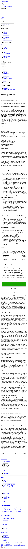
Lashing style (6, 494)
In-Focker (5, 463)
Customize (13, 288)
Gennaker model (7, 500)
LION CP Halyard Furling (9, 483)
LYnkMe (5, 520)
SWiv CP (5, 480)
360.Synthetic (6, 465)
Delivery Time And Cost (9, 89)
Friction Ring (6, 466)
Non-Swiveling (6, 461)
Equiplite (8, 544)
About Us (5, 535)
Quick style (6, 493)
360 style (5, 496)
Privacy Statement (4, 545)
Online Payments (7, 91)
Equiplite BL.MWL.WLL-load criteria (12, 511)
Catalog (5, 38)
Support (5, 33)
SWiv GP (5, 481)
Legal (24, 545)
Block (2, 491)
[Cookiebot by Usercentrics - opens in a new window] (20, 256)
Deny (14, 292)
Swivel (2, 477)
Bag (4, 4)
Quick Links (4, 532)
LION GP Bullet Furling (9, 484)
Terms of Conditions (12, 545)
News (4, 31)
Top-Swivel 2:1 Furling (8, 486)
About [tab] (23, 259)
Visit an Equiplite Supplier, (13, 542)
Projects (5, 32)
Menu (2, 44)
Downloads (6, 37)
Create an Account (7, 6)
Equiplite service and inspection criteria (12, 508)
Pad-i (4, 501)
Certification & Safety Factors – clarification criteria (15, 509)
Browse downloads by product (10, 526)
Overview (5, 88)
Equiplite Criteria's (7, 40)
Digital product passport (8, 518)
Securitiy (3, 471)
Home (4, 81)
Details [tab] (14, 259)
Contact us (5, 536)
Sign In (2, 17)
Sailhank (5, 464)
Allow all (14, 284)
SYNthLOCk (6, 473)
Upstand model (6, 497)
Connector (4, 459)
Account (5, 540)
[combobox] (7, 22)
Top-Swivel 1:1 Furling (8, 485)
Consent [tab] (5, 259)
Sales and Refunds (19, 545)
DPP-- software (5, 515)
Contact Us (6, 35)
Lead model (6, 498)
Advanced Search (5, 24)
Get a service (6, 537)
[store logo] (14, 16)
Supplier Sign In (7, 539)
